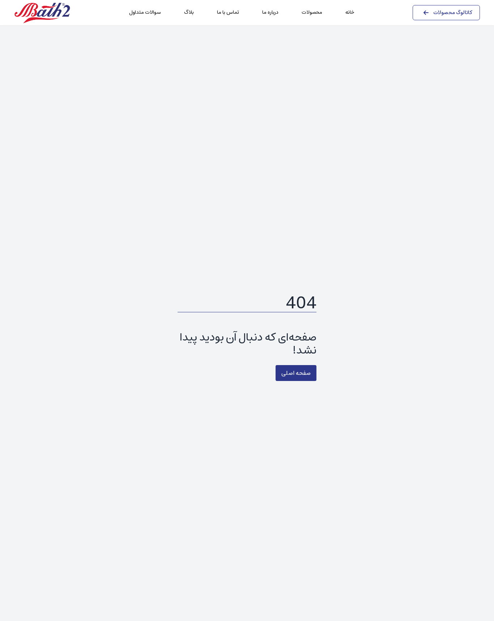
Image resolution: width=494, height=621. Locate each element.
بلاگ (189, 12)
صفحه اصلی (296, 373)
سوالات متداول (145, 12)
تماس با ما (228, 12)
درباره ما (270, 12)
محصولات (312, 12)
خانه (349, 12)
